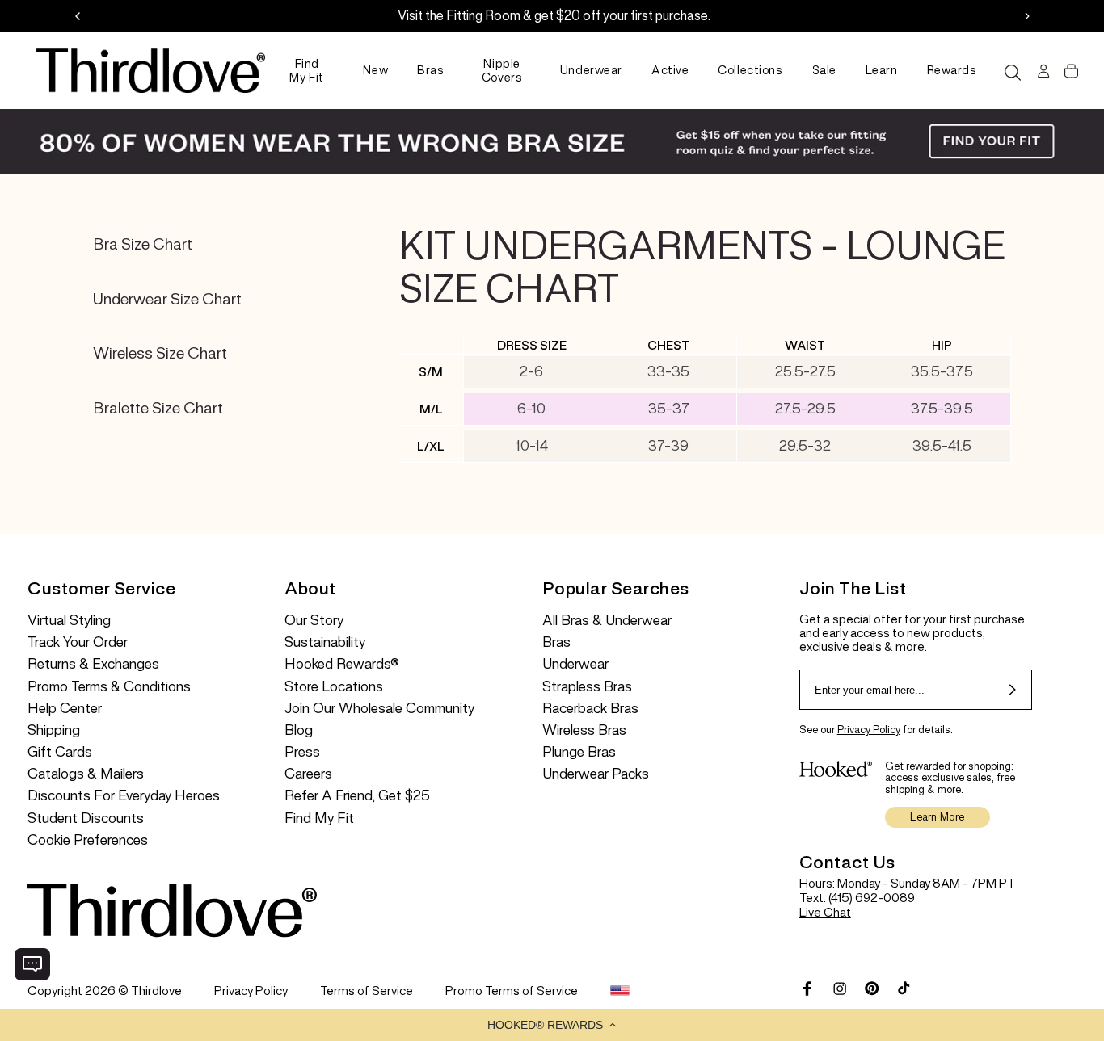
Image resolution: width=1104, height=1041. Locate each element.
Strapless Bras (587, 687)
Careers (308, 774)
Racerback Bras (590, 708)
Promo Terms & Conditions (109, 687)
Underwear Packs (595, 774)
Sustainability (324, 642)
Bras (430, 70)
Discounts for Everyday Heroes (123, 796)
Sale (824, 70)
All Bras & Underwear (607, 620)
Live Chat (825, 912)
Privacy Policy (868, 730)
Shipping (53, 730)
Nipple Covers (502, 71)
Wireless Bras (584, 730)
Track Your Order (77, 642)
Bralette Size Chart (158, 408)
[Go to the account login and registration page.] (1041, 71)
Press (302, 752)
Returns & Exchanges (93, 664)
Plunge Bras (579, 752)
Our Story (313, 620)
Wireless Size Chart (160, 353)
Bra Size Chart (142, 244)
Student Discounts (85, 818)
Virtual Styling (69, 620)
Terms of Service (366, 990)
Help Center (64, 708)
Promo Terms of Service (511, 990)
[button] (552, 1025)
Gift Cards (59, 752)
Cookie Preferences (87, 840)
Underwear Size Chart (167, 299)
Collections (750, 70)
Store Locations (333, 687)
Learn (882, 70)
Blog (298, 730)
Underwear (591, 70)
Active (670, 70)
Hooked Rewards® (341, 664)
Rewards (952, 70)
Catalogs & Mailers (85, 774)
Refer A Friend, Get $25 (357, 796)
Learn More (937, 817)
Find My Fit (306, 71)
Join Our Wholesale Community (379, 708)
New (375, 70)
